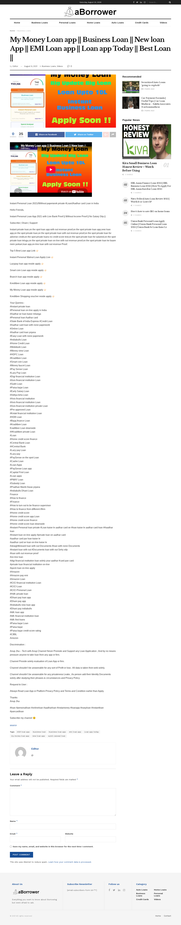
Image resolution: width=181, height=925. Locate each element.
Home (17, 22)
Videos (163, 22)
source (13, 725)
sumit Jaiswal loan (56, 736)
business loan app (57, 732)
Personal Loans (67, 22)
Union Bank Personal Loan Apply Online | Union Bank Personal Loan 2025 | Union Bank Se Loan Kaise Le (149, 224)
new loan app (39, 736)
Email (14, 833)
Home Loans (93, 22)
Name (14, 821)
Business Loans (40, 22)
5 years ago (148, 89)
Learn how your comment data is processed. (69, 862)
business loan (39, 732)
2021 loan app (23, 732)
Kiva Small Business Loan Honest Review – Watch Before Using (139, 167)
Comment (16, 785)
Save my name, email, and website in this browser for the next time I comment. (53, 846)
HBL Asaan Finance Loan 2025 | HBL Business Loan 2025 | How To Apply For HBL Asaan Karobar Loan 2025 (151, 186)
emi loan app (75, 732)
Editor (15, 66)
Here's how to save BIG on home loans (150, 211)
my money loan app (20, 736)
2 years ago (148, 111)
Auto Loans (118, 22)
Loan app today (91, 732)
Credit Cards (141, 22)
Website (69, 834)
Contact (167, 916)
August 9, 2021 (30, 66)
